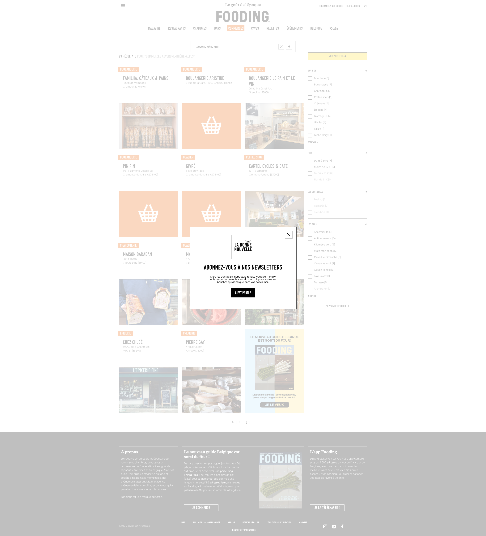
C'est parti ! (243, 293)
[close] (289, 235)
